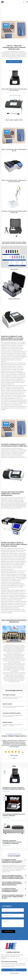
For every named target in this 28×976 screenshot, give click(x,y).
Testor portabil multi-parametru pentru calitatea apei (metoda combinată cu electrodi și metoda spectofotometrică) (14, 242)
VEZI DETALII (14, 79)
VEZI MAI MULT (6, 791)
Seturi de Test (14, 269)
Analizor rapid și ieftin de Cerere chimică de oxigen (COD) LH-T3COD (14, 89)
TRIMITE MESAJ (8, 931)
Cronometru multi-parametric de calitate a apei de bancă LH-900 (14, 211)
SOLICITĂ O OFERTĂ (14, 61)
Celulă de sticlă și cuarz (14, 298)
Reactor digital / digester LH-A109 (14, 120)
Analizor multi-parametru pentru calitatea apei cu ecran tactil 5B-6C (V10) (14, 181)
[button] (11, 758)
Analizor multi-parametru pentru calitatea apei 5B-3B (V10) (14, 150)
